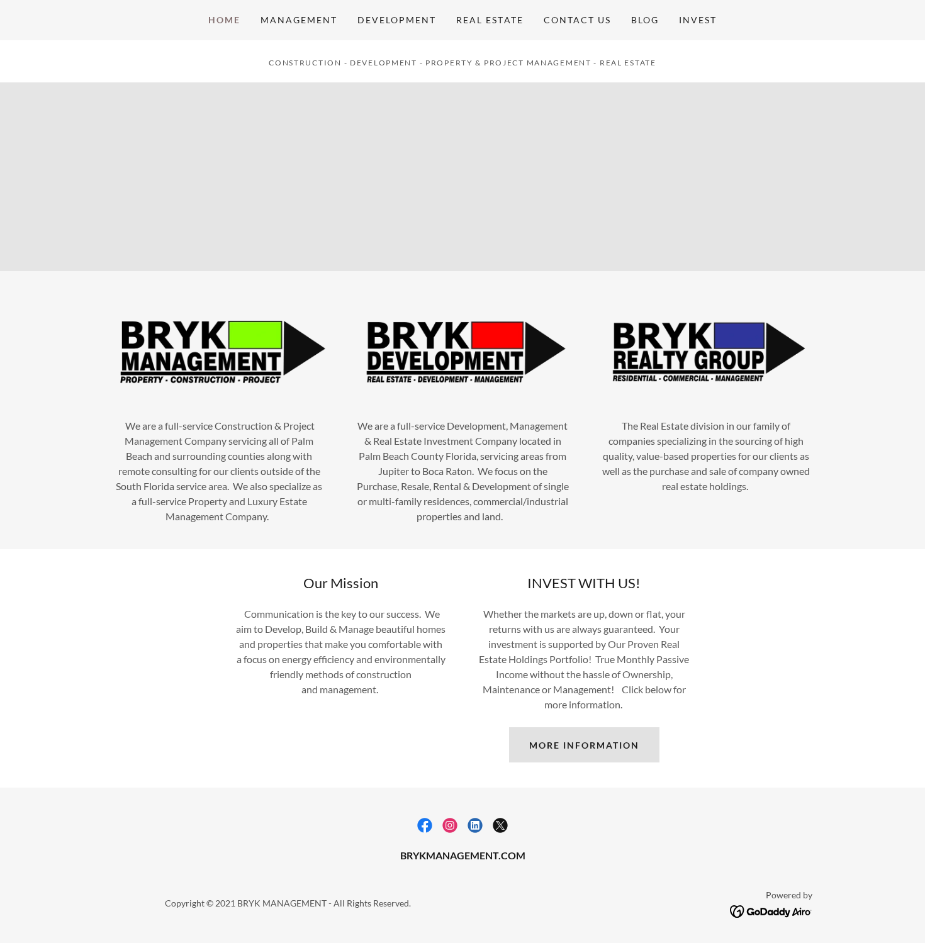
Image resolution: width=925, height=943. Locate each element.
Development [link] (396, 19)
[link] (424, 825)
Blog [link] (645, 19)
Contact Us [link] (577, 19)
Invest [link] (698, 19)
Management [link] (299, 19)
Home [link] (224, 19)
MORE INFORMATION (584, 745)
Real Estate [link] (489, 19)
